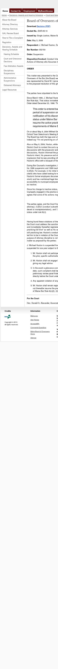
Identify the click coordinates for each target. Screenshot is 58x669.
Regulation (6, 42)
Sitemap (33, 337)
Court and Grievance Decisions (12, 60)
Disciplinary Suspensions (9, 72)
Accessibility (34, 323)
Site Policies (34, 319)
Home (5, 10)
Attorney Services (10, 28)
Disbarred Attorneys (12, 85)
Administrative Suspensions (10, 79)
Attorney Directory (10, 24)
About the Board (9, 19)
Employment (29, 10)
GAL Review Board (10, 33)
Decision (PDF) (43, 26)
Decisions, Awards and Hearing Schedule (26, 15)
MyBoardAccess (45, 10)
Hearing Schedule (11, 54)
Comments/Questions (38, 327)
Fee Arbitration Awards (13, 65)
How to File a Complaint (12, 37)
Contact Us (16, 10)
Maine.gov (34, 316)
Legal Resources (9, 89)
